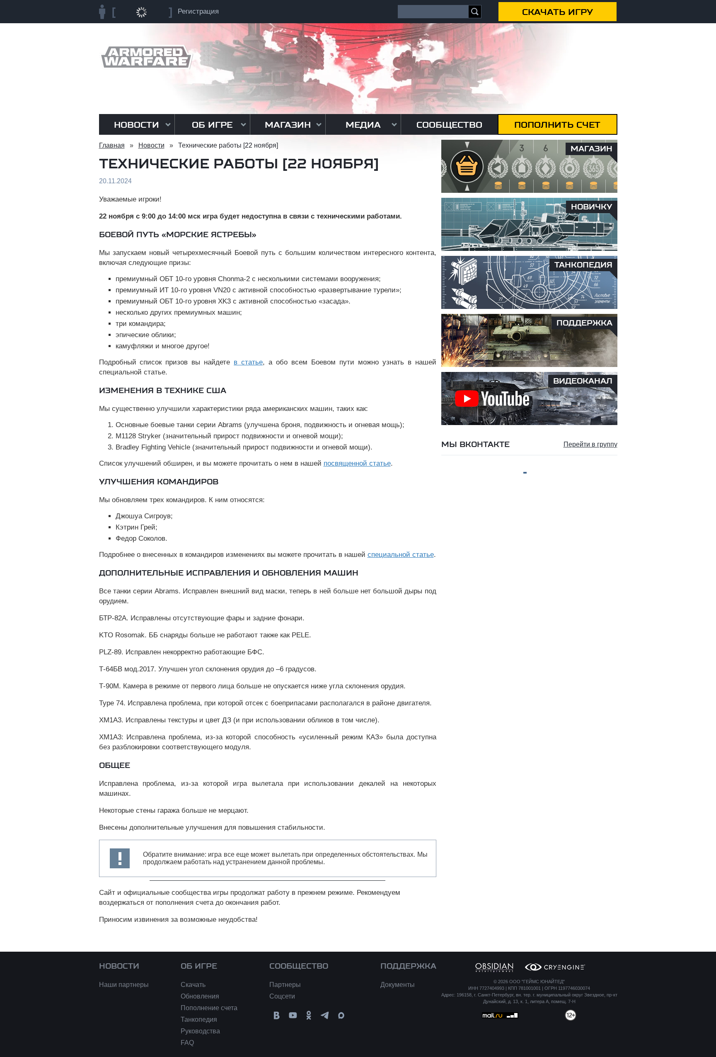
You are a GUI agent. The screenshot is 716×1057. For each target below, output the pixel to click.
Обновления (200, 996)
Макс (341, 1015)
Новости (136, 125)
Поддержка (408, 966)
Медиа (363, 125)
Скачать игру (557, 12)
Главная (112, 145)
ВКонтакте (276, 1015)
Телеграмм (325, 1015)
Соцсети (282, 996)
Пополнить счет (557, 125)
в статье (248, 362)
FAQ (187, 1042)
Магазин (288, 125)
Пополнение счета (209, 1007)
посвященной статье (357, 463)
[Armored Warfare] (146, 57)
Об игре (212, 125)
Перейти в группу (590, 444)
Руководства (200, 1031)
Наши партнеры (124, 984)
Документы (397, 984)
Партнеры (285, 984)
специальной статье (401, 555)
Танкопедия (199, 1019)
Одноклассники (309, 1015)
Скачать (193, 984)
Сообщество (449, 125)
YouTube (292, 1015)
